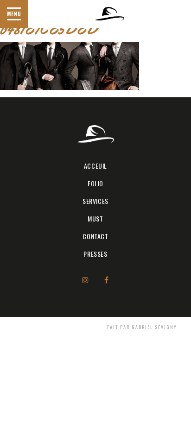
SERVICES (95, 201)
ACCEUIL (95, 166)
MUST (95, 218)
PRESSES (95, 254)
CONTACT (95, 236)
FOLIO (95, 183)
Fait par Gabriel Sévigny (142, 326)
